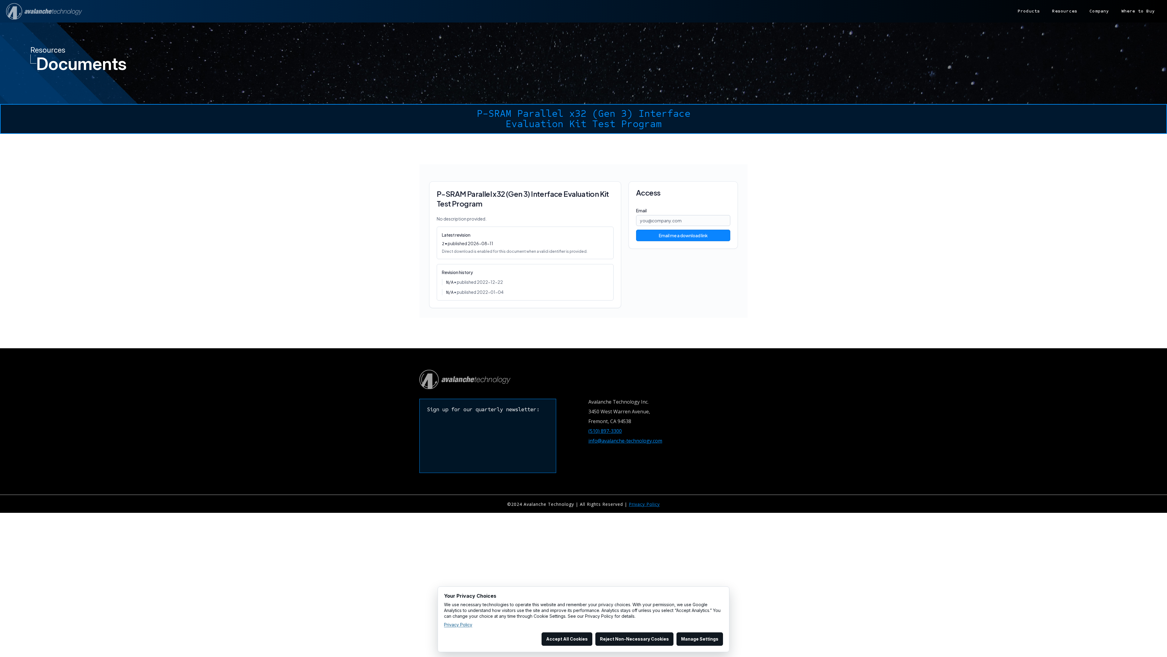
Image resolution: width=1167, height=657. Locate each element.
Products (1029, 11)
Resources (1064, 11)
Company (1099, 11)
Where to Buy (1138, 11)
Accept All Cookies (567, 638)
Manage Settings (699, 638)
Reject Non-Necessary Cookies (634, 638)
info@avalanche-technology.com (625, 440)
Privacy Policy (644, 504)
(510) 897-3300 (605, 431)
